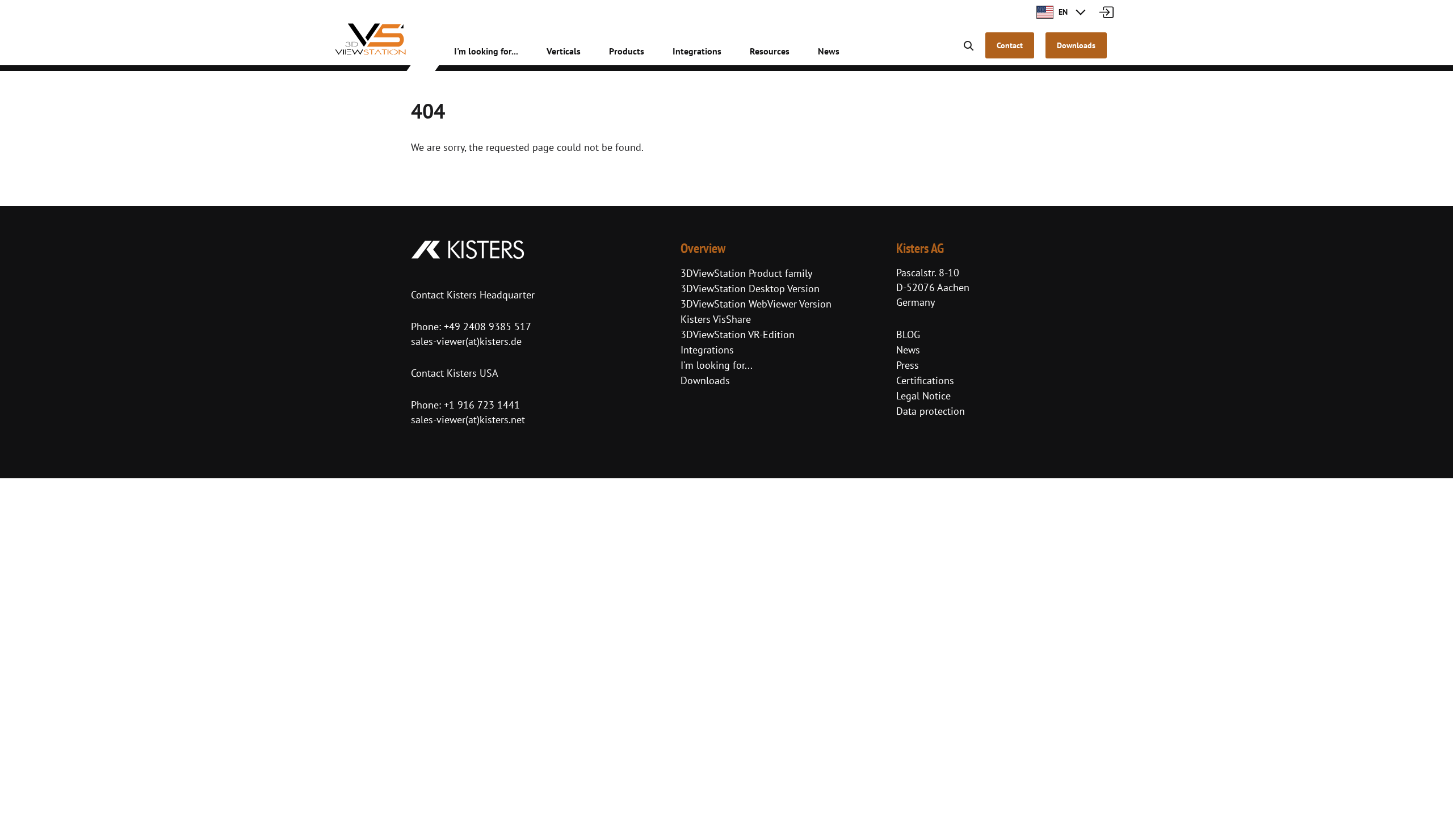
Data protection (930, 411)
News (828, 51)
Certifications (925, 380)
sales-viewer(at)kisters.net (468, 419)
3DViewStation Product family (746, 273)
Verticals (564, 51)
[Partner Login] (1106, 11)
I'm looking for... (486, 51)
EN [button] (1062, 12)
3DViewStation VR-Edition (738, 334)
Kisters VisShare (716, 319)
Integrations (697, 51)
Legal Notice (923, 395)
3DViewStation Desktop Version (750, 288)
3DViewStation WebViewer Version (756, 303)
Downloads (705, 380)
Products (626, 51)
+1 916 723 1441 (482, 404)
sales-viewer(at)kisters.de (466, 341)
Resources (770, 51)
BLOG (908, 334)
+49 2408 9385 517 (486, 326)
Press (907, 365)
